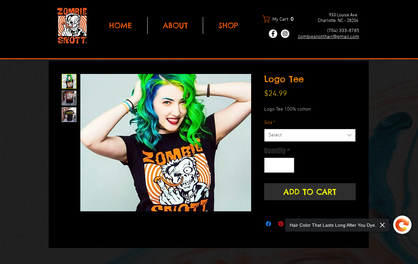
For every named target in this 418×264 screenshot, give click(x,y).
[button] (281, 19)
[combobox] (310, 135)
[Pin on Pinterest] (281, 224)
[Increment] (287, 165)
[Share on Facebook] (268, 224)
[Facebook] (273, 33)
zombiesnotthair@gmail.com (328, 37)
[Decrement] (270, 165)
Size (269, 123)
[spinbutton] (279, 165)
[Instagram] (285, 33)
